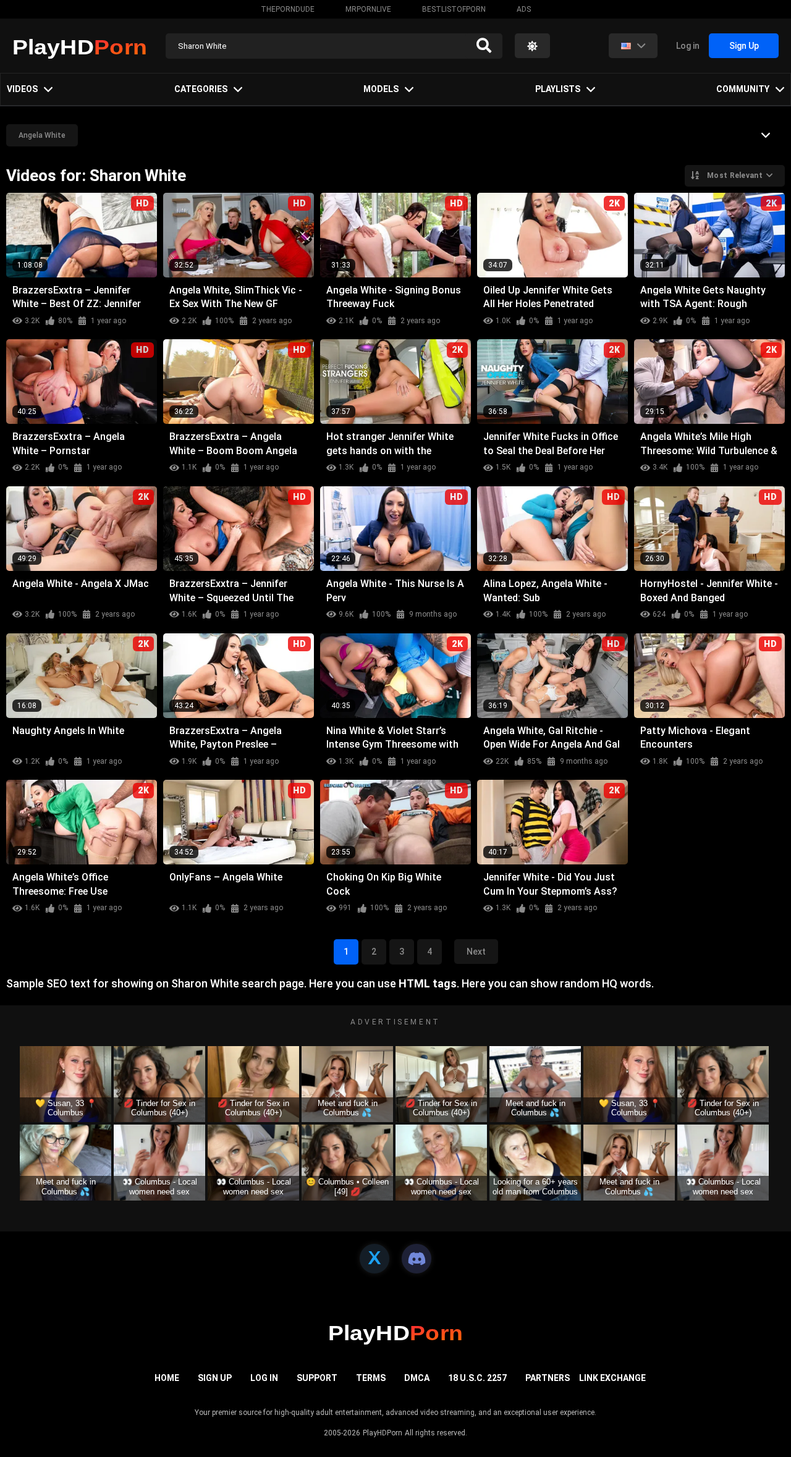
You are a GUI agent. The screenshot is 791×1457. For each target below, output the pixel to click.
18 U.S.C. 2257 (477, 1378)
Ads (524, 9)
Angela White (42, 135)
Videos (22, 89)
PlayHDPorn (382, 1433)
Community (742, 89)
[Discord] (416, 1258)
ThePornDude (288, 9)
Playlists (557, 89)
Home (166, 1378)
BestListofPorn (454, 9)
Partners (547, 1378)
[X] (374, 1258)
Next (476, 952)
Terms (371, 1378)
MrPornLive (368, 9)
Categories (200, 89)
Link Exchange (612, 1378)
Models (381, 89)
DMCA (416, 1378)
